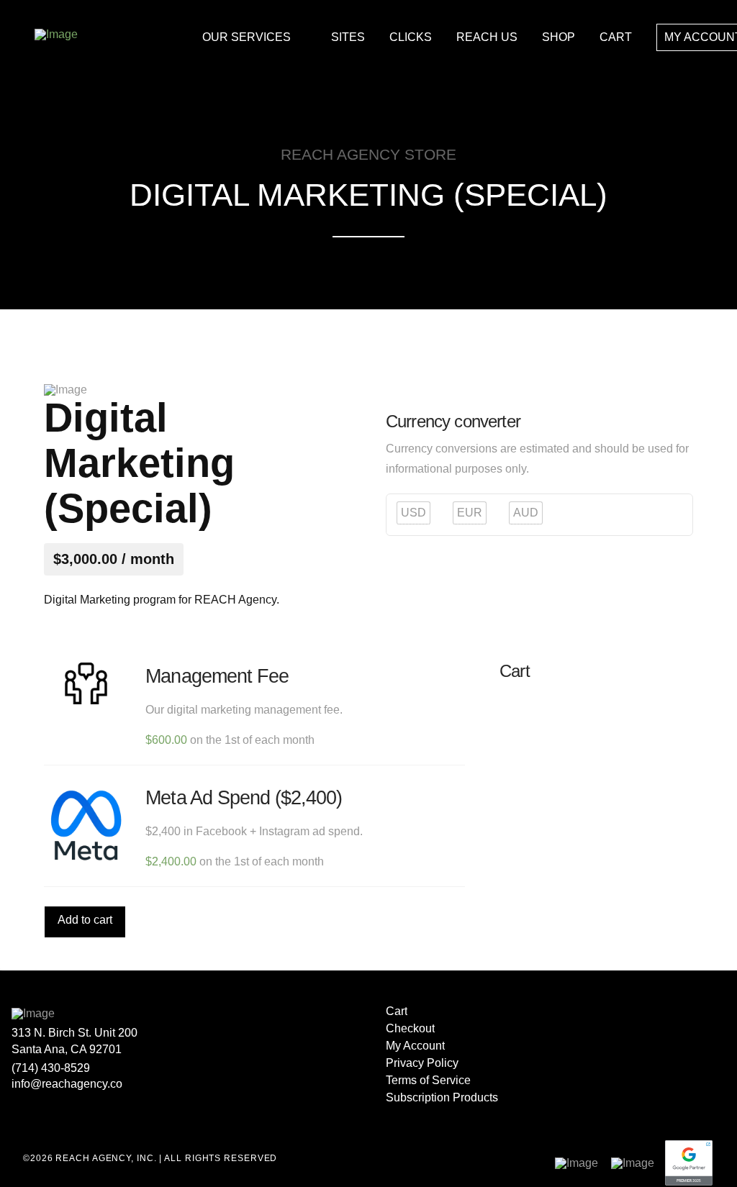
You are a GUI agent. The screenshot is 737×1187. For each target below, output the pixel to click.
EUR (469, 512)
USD (413, 512)
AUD (525, 512)
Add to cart (85, 920)
